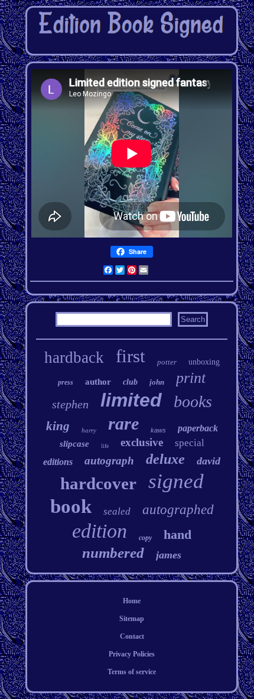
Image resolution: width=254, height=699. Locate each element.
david (208, 461)
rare (123, 423)
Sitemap (131, 619)
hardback (74, 357)
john (156, 382)
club (130, 382)
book (71, 506)
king (58, 426)
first (130, 356)
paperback (198, 428)
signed (176, 481)
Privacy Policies (132, 654)
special (189, 442)
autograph (109, 460)
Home (132, 601)
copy (145, 538)
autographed (178, 509)
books (193, 401)
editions (58, 462)
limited (131, 400)
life (105, 446)
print (191, 377)
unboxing (204, 361)
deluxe (165, 459)
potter (167, 361)
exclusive (142, 442)
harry (89, 430)
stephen (70, 404)
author (98, 381)
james (168, 555)
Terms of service (132, 672)
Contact (132, 636)
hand (177, 534)
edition (99, 531)
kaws (158, 430)
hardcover (98, 483)
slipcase (74, 443)
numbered (113, 553)
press (65, 382)
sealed (117, 511)
